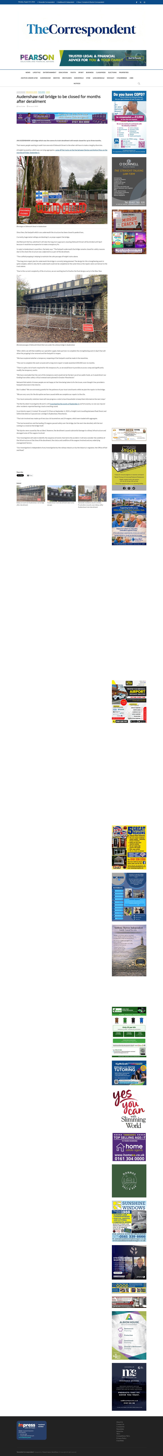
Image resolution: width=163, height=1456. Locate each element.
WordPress (55, 1452)
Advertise (119, 1431)
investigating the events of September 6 (64, 404)
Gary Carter (21, 106)
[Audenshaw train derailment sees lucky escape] (61, 493)
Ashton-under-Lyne (29, 78)
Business (90, 72)
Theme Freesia (46, 1452)
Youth (73, 72)
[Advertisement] (62, 132)
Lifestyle (36, 72)
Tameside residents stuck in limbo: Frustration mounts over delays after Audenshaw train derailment (90, 505)
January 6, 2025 (33, 106)
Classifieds (101, 72)
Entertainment (49, 72)
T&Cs (118, 1434)
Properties (124, 72)
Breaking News (31, 92)
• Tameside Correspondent (46, 2)
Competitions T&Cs (123, 1436)
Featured (41, 92)
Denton (56, 78)
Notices (77, 83)
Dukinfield (78, 78)
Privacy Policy (121, 1438)
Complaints (120, 1427)
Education (63, 72)
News (28, 72)
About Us (119, 1422)
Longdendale (98, 78)
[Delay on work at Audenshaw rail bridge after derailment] (31, 493)
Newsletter (120, 1429)
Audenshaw (45, 78)
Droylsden (67, 78)
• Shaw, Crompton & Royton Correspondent (90, 2)
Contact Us (120, 1424)
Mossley (110, 78)
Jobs (131, 78)
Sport (80, 72)
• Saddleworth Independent (65, 2)
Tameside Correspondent (25, 1452)
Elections (112, 72)
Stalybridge (122, 78)
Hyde (88, 78)
